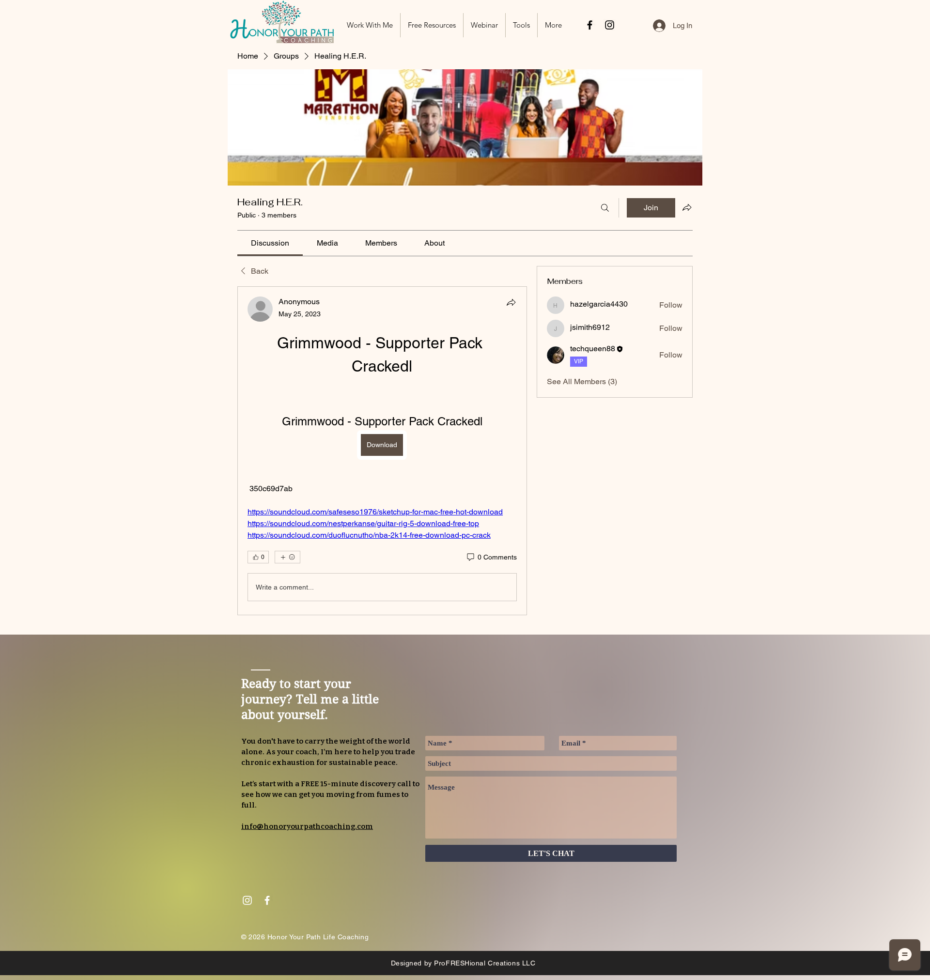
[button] (432, 25)
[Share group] (687, 207)
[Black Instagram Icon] (610, 25)
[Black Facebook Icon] (590, 25)
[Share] (511, 302)
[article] (382, 450)
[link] (270, 243)
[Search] (605, 208)
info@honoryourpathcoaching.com (307, 826)
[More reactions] (287, 557)
